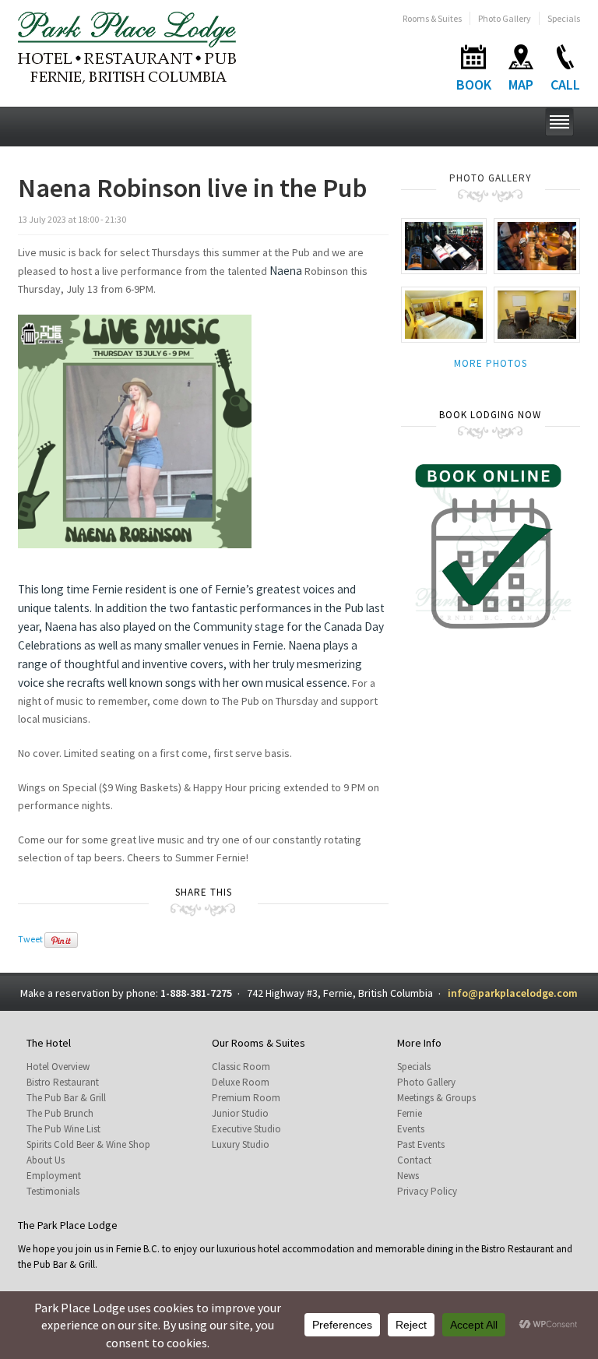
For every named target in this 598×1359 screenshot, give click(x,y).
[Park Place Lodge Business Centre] (537, 313)
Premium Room (246, 1097)
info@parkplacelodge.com (513, 993)
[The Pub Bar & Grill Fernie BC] (537, 245)
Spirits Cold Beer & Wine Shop (88, 1144)
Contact (414, 1160)
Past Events (421, 1144)
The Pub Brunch (59, 1113)
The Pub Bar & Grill (66, 1097)
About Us (45, 1160)
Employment (53, 1175)
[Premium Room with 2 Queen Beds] (444, 313)
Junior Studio (240, 1113)
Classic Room (241, 1066)
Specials (563, 18)
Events (410, 1128)
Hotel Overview (58, 1066)
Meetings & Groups (436, 1097)
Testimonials (52, 1191)
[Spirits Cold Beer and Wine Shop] (444, 245)
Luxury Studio (240, 1144)
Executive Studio (246, 1128)
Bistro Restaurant (62, 1082)
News (408, 1175)
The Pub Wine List (63, 1128)
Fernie (409, 1113)
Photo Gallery (504, 18)
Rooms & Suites (432, 18)
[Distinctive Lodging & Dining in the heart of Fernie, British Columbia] (127, 46)
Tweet (30, 939)
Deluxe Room (240, 1082)
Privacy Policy (427, 1191)
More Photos (490, 363)
